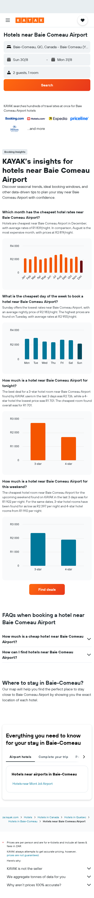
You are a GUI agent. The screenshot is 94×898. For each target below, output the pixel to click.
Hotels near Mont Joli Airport (33, 784)
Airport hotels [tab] (20, 757)
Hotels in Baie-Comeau (22, 821)
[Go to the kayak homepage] (30, 20)
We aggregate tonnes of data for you (36, 876)
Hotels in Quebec (75, 817)
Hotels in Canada (48, 817)
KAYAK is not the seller (24, 868)
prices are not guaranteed (23, 855)
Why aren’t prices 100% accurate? (34, 885)
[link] (47, 589)
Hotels (28, 817)
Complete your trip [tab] (53, 757)
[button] (8, 20)
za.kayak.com (10, 817)
